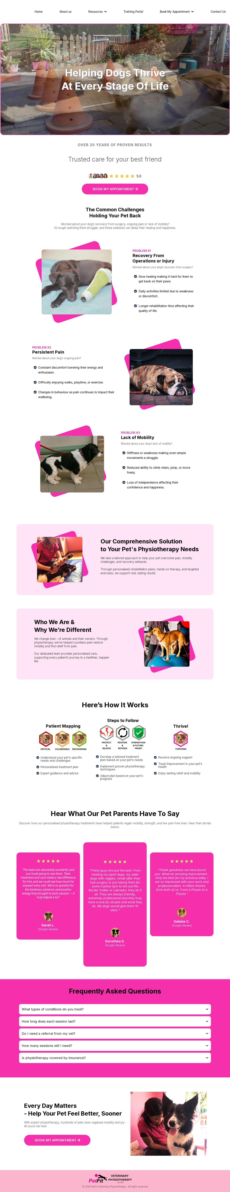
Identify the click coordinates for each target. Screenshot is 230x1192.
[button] (192, 11)
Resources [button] (96, 11)
